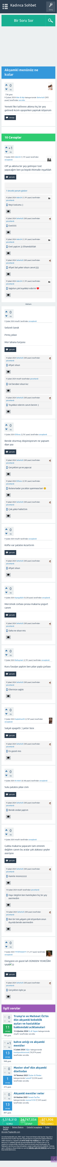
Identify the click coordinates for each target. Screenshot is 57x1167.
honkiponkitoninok (21, 1052)
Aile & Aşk (20, 97)
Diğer (27, 1050)
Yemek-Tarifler (34, 1097)
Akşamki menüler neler (29, 1093)
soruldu (22, 100)
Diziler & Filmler (35, 1075)
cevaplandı (9, 160)
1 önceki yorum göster (16, 191)
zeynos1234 (30, 1100)
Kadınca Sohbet (23, 5)
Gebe (47, 1127)
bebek (5, 1129)
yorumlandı (10, 200)
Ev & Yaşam (33, 1031)
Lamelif (28, 1078)
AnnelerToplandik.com (11, 1132)
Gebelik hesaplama (34, 1127)
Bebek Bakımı (17, 1127)
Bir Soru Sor (23, 20)
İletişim (6, 1127)
